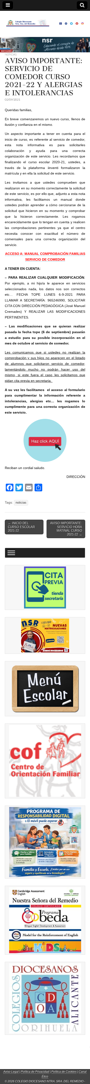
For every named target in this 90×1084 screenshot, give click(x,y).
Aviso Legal (11, 1071)
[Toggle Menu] (11, 552)
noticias (21, 502)
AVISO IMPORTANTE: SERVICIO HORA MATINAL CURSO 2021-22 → (66, 528)
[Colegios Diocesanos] (45, 998)
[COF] (45, 761)
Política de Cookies (64, 1071)
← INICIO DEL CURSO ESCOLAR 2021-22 (21, 526)
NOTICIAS (11, 54)
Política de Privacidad (35, 1071)
